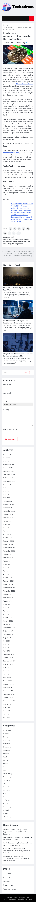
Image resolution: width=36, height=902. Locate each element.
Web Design (7, 817)
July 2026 (6, 458)
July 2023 (6, 564)
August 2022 (7, 601)
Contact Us (7, 874)
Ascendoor (12, 899)
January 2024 (8, 544)
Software (6, 800)
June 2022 (6, 608)
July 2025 (6, 488)
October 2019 (8, 698)
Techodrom (22, 897)
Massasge (6, 780)
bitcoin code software (17, 239)
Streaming (7, 807)
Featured (6, 750)
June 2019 (6, 711)
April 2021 (6, 651)
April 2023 (7, 574)
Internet (6, 767)
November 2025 (9, 475)
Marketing (7, 777)
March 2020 (7, 681)
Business (6, 734)
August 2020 (8, 664)
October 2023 (8, 554)
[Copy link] (18, 233)
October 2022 (8, 594)
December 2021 (8, 624)
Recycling (6, 790)
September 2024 (9, 518)
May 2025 (6, 495)
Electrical (6, 744)
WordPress (28, 899)
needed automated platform (19, 242)
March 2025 (7, 501)
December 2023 (9, 548)
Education (6, 740)
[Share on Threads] (14, 233)
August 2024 (7, 521)
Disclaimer (7, 881)
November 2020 (9, 654)
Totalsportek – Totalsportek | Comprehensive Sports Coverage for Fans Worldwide (16, 858)
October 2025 (8, 478)
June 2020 (7, 671)
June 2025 (6, 491)
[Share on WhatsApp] (23, 229)
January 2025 (8, 508)
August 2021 (7, 638)
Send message (10, 439)
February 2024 (8, 541)
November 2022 (9, 591)
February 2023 (8, 581)
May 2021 (6, 648)
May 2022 (6, 611)
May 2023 (6, 571)
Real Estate (7, 787)
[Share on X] (15, 229)
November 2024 (9, 511)
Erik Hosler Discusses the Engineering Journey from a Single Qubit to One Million (21, 210)
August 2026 (7, 455)
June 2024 (6, 528)
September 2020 (9, 661)
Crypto (5, 737)
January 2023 (8, 584)
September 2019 (9, 701)
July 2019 (6, 708)
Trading (5, 814)
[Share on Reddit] (5, 233)
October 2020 (8, 658)
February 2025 (8, 505)
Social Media (7, 797)
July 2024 (6, 525)
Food (5, 757)
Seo (4, 794)
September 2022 (9, 598)
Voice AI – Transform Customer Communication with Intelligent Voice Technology (16, 851)
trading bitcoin (17, 244)
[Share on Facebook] (10, 229)
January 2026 (8, 468)
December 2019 (8, 691)
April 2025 (7, 498)
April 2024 (7, 534)
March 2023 (7, 578)
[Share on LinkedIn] (19, 229)
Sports (5, 804)
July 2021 (6, 641)
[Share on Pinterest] (28, 229)
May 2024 (6, 531)
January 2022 (8, 621)
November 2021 (9, 628)
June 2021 (6, 644)
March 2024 (7, 538)
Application (7, 730)
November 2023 (9, 551)
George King (20, 43)
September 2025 (9, 481)
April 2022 (7, 614)
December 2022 (9, 588)
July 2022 (6, 604)
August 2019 (7, 704)
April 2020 (7, 678)
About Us (6, 877)
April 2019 (6, 718)
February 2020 (8, 684)
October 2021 (8, 631)
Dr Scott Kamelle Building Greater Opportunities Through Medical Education (15, 832)
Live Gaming (7, 774)
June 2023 (6, 568)
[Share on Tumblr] (9, 233)
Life (4, 770)
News (5, 784)
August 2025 (7, 485)
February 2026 (8, 465)
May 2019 (6, 714)
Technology (7, 244)
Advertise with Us (9, 889)
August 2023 (7, 561)
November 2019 (9, 694)
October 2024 (8, 515)
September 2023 (9, 558)
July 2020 (6, 668)
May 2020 (7, 674)
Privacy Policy (8, 885)
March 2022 (7, 618)
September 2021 (9, 634)
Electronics (7, 747)
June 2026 (6, 461)
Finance (6, 754)
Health (5, 764)
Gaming (6, 760)
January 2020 (8, 688)
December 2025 (9, 471)
